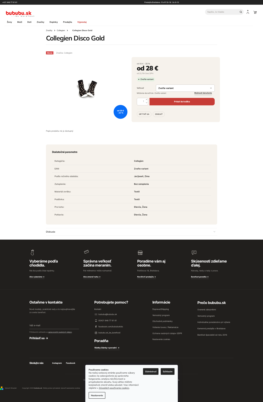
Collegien (138, 161)
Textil (137, 191)
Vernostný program (161, 315)
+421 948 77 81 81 (9, 2)
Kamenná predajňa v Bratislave (211, 328)
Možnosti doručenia (203, 93)
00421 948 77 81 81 (107, 320)
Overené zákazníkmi (206, 309)
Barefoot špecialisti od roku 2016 (212, 335)
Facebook (70, 363)
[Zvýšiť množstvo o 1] (146, 99)
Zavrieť (156, 110)
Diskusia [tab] (50, 231)
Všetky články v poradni (105, 347)
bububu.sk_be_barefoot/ (109, 332)
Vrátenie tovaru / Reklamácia (165, 327)
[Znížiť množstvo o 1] (146, 102)
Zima (147, 176)
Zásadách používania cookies (114, 388)
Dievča (137, 207)
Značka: (64, 53)
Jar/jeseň (138, 176)
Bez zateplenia (141, 184)
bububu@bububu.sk (107, 314)
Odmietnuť (150, 371)
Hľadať (241, 12)
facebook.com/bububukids (110, 326)
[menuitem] (9, 22)
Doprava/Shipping (160, 309)
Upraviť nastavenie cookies (70, 388)
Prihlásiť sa (37, 338)
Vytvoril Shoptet (11, 388)
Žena (144, 207)
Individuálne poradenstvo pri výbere (213, 322)
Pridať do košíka (182, 101)
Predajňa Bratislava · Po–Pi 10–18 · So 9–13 (161, 2)
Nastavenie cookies (161, 339)
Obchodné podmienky (162, 321)
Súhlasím (167, 371)
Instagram (57, 363)
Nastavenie (97, 395)
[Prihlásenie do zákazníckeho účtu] (248, 12)
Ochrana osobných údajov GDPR (167, 333)
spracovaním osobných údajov (60, 332)
